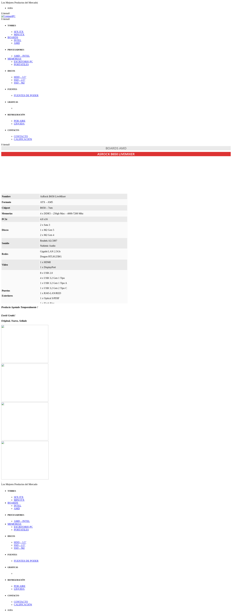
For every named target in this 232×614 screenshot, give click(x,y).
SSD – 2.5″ (19, 80)
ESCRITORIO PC (23, 61)
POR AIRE (19, 121)
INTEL (17, 40)
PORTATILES (21, 64)
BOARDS (13, 37)
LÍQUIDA (19, 123)
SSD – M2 (19, 82)
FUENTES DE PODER (26, 95)
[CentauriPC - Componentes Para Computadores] (8, 16)
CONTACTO (21, 136)
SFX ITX (19, 31)
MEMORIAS (14, 58)
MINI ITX (19, 34)
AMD (17, 43)
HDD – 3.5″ (20, 77)
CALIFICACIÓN (23, 139)
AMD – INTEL (22, 56)
